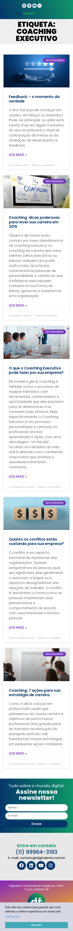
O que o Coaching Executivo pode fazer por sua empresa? (36, 370)
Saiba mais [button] (13, 916)
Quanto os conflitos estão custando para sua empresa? (36, 541)
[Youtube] (34, 6)
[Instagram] (39, 6)
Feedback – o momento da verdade (34, 99)
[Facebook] (24, 6)
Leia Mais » (18, 154)
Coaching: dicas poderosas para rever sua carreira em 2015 (34, 222)
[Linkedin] (29, 6)
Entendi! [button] (36, 925)
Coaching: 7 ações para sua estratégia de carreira (34, 692)
